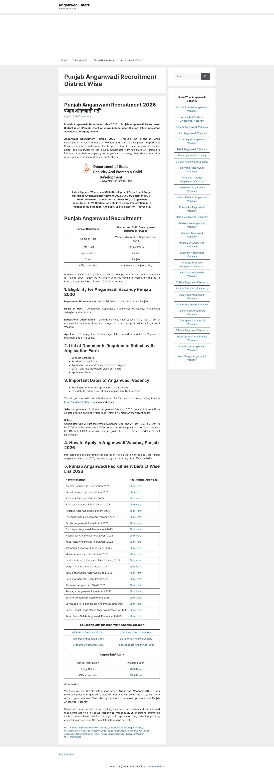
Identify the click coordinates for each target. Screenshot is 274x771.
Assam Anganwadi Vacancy (192, 127)
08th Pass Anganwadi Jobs (88, 632)
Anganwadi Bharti (74, 5)
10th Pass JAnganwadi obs (136, 632)
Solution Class (67, 754)
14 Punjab (72, 727)
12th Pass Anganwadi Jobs (88, 638)
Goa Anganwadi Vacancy (192, 155)
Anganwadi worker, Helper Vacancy (126, 727)
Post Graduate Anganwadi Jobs (136, 644)
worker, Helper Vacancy (131, 60)
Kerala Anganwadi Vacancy (192, 217)
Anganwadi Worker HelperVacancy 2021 (86, 731)
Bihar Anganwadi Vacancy (192, 133)
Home (64, 60)
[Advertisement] (137, 35)
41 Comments (74, 737)
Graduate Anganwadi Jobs (88, 644)
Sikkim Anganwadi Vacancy (192, 304)
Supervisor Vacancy (104, 60)
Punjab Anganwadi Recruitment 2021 (124, 731)
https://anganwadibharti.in (79, 402)
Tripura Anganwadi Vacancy (192, 330)
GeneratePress (156, 766)
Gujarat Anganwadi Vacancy (192, 161)
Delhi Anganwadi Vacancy (192, 149)
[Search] (205, 76)
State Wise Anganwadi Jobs (136, 638)
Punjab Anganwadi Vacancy (192, 288)
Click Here (135, 486)
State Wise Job (80, 60)
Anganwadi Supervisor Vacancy (93, 727)
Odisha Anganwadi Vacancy (192, 282)
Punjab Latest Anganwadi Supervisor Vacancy (122, 734)
